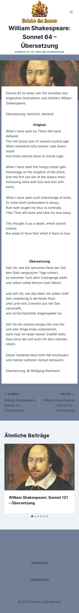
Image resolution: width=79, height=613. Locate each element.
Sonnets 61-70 (24, 52)
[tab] (32, 516)
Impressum (39, 563)
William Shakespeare (50, 52)
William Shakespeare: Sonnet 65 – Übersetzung (59, 402)
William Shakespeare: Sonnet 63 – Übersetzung (20, 402)
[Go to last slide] (11, 478)
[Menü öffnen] (71, 12)
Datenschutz (39, 580)
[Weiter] (68, 478)
